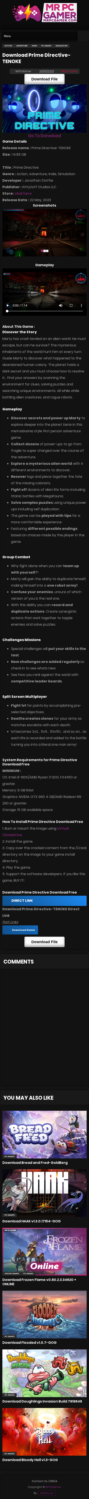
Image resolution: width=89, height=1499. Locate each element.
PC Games (9, 1156)
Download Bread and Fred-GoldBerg (35, 1162)
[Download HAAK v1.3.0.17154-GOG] (44, 1193)
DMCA (53, 1481)
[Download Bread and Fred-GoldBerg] (44, 1134)
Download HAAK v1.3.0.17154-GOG (31, 1221)
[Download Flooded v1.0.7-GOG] (44, 1314)
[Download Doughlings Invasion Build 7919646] (44, 1373)
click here (23, 193)
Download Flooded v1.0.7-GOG (29, 1342)
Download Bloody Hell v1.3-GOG (30, 1459)
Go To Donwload (44, 136)
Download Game (23, 930)
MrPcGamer (46, 1493)
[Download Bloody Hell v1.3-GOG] (44, 1432)
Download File (44, 79)
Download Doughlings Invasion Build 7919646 (42, 1401)
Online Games (12, 1273)
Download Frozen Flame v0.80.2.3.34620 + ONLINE (39, 1282)
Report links (69, 71)
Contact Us (40, 1481)
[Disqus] (44, 1029)
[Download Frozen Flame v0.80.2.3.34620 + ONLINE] (44, 1252)
